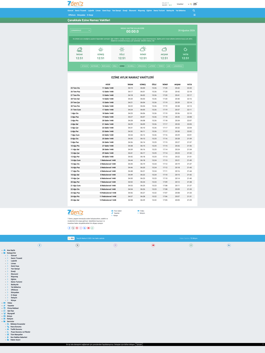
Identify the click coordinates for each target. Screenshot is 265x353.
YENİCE (161, 66)
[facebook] (39, 245)
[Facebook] (69, 228)
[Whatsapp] (92, 228)
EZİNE (122, 66)
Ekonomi (132, 11)
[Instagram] (81, 228)
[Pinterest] (77, 228)
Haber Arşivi (15, 340)
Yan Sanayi (116, 11)
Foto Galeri (118, 211)
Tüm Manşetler (17, 334)
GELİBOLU (131, 66)
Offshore (71, 15)
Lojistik (91, 11)
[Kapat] (263, 344)
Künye (116, 215)
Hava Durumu (16, 327)
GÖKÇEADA (142, 66)
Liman (98, 11)
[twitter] (77, 245)
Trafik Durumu (16, 329)
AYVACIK (85, 66)
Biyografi (11, 313)
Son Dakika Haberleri (19, 337)
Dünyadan (81, 15)
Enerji (125, 11)
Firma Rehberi (13, 308)
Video (142, 211)
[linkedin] (229, 245)
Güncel (70, 11)
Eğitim (149, 11)
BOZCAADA (106, 66)
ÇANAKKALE (178, 66)
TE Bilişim (193, 238)
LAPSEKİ (152, 66)
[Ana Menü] (194, 15)
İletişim (142, 213)
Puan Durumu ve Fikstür (20, 332)
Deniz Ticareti (80, 11)
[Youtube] (88, 228)
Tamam (139, 344)
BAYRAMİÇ (95, 66)
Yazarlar (116, 213)
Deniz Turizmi (159, 11)
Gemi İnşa (106, 11)
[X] (73, 228)
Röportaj (141, 11)
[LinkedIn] (84, 228)
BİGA (115, 66)
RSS (72, 238)
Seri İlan (10, 311)
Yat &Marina (181, 11)
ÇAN (168, 66)
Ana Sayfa (11, 250)
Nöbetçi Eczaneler (18, 324)
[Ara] (194, 10)
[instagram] (115, 245)
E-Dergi (90, 15)
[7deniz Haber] (75, 4)
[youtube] (153, 245)
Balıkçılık (170, 11)
